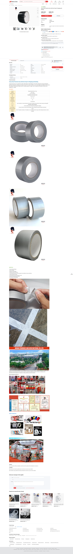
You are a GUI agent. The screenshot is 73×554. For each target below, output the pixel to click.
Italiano (32, 549)
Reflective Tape (11, 529)
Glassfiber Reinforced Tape (53, 529)
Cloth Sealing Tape (12, 544)
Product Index (49, 548)
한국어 (42, 549)
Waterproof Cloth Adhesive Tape (54, 542)
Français (26, 549)
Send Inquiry (46, 15)
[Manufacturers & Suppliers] (13, 1)
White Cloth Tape (47, 542)
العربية (40, 549)
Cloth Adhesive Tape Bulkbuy (35, 544)
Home (9, 5)
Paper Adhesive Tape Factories (27, 542)
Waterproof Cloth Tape (41, 542)
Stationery (16, 5)
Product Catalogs (20, 526)
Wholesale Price (37, 548)
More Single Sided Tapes (25, 529)
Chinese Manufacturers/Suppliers (27, 548)
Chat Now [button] (59, 15)
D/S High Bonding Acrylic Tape (12, 528)
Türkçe (51, 549)
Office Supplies (12, 5)
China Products (21, 548)
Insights (56, 548)
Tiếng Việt (54, 549)
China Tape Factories (12, 542)
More (9, 545)
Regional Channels (45, 548)
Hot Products (18, 548)
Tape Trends (28, 544)
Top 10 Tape (24, 544)
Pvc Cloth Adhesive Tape (18, 544)
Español (21, 549)
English (19, 549)
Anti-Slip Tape (51, 528)
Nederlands (38, 549)
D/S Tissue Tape (25, 528)
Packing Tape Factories (19, 542)
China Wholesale (33, 548)
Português (24, 549)
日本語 (45, 549)
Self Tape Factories (34, 542)
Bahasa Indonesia (57, 549)
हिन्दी (46, 549)
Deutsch (35, 549)
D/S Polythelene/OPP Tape (39, 529)
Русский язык (29, 549)
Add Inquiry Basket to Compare (24, 31)
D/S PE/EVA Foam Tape (39, 528)
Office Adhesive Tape (20, 5)
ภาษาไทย (49, 549)
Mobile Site (53, 548)
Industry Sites (41, 548)
